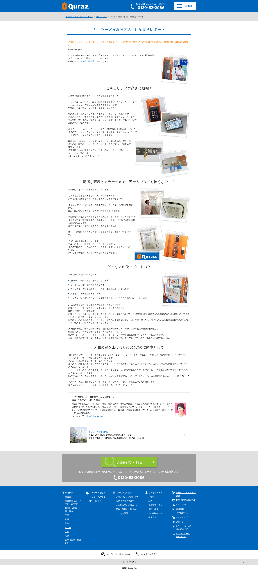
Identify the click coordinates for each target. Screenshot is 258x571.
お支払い (152, 497)
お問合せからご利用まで (127, 497)
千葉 (67, 515)
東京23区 (69, 497)
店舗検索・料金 (129, 462)
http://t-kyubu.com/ (95, 416)
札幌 (67, 519)
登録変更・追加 (155, 505)
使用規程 (152, 517)
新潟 (67, 523)
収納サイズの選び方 (125, 501)
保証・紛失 (153, 509)
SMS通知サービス (156, 513)
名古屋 (68, 527)
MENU (188, 6)
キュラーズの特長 (97, 497)
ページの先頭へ (129, 562)
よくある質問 (122, 513)
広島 (67, 535)
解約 (150, 501)
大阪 (67, 531)
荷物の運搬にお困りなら (127, 509)
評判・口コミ (95, 501)
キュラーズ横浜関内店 (84, 61)
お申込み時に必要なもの (127, 505)
